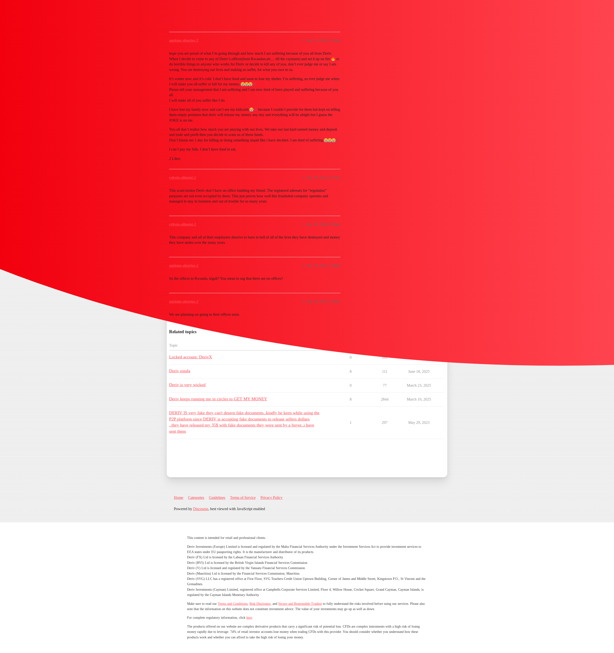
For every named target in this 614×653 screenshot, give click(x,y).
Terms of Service (243, 498)
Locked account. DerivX (190, 357)
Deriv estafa (179, 370)
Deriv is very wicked (187, 384)
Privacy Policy (271, 498)
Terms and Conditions (233, 604)
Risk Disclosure (260, 604)
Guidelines (217, 498)
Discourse (200, 509)
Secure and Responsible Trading (300, 604)
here (249, 617)
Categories (196, 498)
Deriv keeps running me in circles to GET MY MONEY (218, 398)
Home (178, 498)
